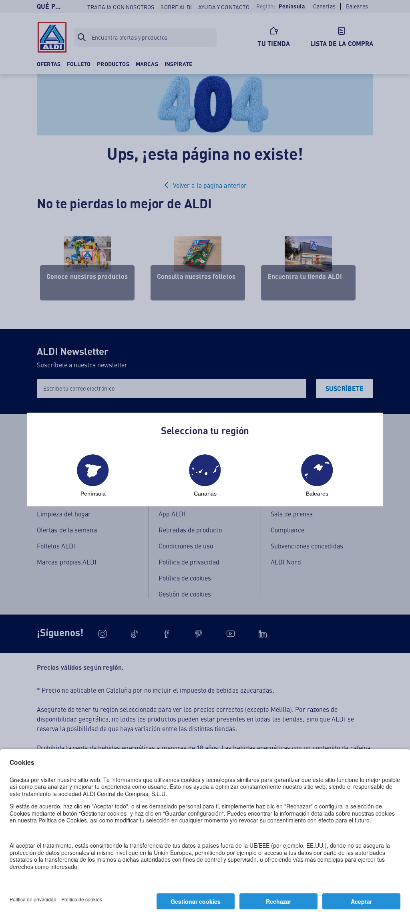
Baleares (317, 493)
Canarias (205, 493)
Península (93, 493)
